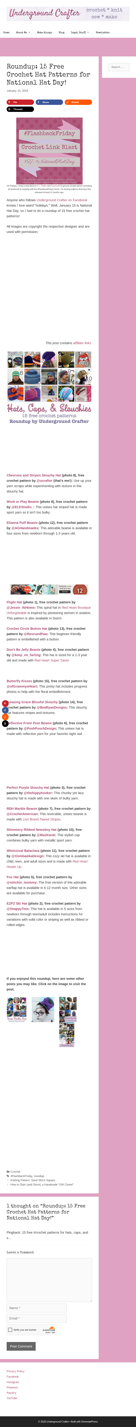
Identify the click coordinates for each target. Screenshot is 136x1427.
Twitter (44, 186)
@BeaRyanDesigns (52, 707)
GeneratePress (89, 1421)
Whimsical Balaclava (23, 851)
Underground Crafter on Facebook (62, 200)
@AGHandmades (24, 528)
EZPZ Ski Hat (17, 903)
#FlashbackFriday (21, 1176)
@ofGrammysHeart (22, 686)
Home (6, 32)
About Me (21, 32)
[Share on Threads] (5, 723)
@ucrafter (44, 480)
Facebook (55, 186)
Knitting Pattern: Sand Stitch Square (32, 1180)
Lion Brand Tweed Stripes (42, 819)
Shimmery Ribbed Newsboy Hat (32, 829)
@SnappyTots (18, 909)
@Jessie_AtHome (20, 607)
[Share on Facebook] (5, 710)
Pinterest (12, 1387)
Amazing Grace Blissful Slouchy (32, 702)
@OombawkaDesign (27, 856)
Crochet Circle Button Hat (27, 628)
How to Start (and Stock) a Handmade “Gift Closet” (42, 1184)
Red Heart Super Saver (51, 660)
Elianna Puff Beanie (22, 523)
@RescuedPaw (35, 634)
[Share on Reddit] (5, 717)
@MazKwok (46, 835)
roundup (39, 1176)
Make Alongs (44, 32)
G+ (38, 186)
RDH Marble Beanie (22, 808)
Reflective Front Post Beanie (29, 723)
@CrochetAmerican (22, 814)
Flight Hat (14, 602)
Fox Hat (13, 877)
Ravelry (11, 1392)
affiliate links (82, 343)
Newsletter (103, 32)
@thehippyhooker (38, 793)
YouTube (12, 1398)
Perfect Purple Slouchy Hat (28, 787)
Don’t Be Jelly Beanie (23, 649)
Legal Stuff (78, 32)
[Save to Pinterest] (5, 703)
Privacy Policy (16, 1371)
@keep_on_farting (25, 655)
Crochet (15, 1171)
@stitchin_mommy (21, 882)
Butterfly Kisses (19, 681)
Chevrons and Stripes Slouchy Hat (34, 475)
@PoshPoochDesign (40, 728)
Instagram (13, 1382)
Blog (62, 32)
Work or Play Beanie (23, 501)
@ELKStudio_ (22, 507)
